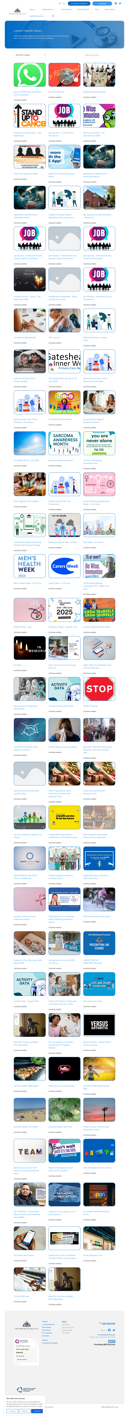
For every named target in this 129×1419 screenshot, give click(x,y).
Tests (97, 9)
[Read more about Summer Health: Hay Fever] (64, 1116)
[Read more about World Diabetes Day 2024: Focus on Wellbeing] (29, 865)
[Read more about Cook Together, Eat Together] (29, 491)
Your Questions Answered (47, 1333)
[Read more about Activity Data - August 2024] (29, 991)
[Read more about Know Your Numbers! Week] (29, 163)
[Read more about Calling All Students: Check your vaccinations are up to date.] (64, 991)
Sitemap (45, 1340)
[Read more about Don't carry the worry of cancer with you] (64, 655)
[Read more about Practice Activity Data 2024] (64, 696)
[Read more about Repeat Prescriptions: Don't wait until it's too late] (64, 1159)
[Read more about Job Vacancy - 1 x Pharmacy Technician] (64, 122)
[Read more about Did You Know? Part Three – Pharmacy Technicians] (99, 368)
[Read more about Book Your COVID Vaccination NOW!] (64, 163)
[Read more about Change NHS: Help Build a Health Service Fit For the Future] (64, 824)
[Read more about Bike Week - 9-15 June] (99, 532)
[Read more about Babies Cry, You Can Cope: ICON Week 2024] (29, 950)
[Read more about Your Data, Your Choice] (29, 1245)
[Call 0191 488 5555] (64, 3)
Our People (65, 1324)
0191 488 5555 (108, 1323)
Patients (45, 1321)
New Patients (110, 9)
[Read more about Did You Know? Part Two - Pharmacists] (64, 491)
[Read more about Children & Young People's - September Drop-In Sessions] (64, 204)
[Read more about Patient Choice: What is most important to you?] (99, 1116)
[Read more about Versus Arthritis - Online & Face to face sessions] (99, 1034)
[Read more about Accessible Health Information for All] (99, 1203)
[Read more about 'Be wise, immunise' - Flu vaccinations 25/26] (99, 122)
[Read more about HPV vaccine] (64, 327)
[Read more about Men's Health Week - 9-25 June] (29, 575)
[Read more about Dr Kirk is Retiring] (64, 82)
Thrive (116, 1407)
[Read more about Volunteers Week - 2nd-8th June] (64, 616)
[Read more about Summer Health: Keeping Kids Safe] (99, 1076)
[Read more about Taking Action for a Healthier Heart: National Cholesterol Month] (64, 908)
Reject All (25, 1411)
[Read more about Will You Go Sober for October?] (99, 908)
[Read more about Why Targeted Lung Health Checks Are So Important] (99, 824)
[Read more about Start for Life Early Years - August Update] (29, 368)
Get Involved (46, 1330)
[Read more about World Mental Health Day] (99, 82)
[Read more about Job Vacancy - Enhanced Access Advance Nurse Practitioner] (29, 245)
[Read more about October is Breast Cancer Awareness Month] (29, 908)
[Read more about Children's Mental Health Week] (99, 616)
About (32, 9)
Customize (12, 1411)
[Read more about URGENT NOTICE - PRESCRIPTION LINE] (99, 950)
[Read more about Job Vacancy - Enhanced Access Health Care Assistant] (99, 245)
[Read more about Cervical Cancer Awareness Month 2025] (29, 696)
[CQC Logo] (21, 1343)
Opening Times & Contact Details (67, 1327)
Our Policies (66, 1333)
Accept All (37, 1411)
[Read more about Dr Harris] (29, 655)
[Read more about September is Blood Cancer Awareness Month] (99, 163)
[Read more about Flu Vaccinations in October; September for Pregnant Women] (64, 1034)
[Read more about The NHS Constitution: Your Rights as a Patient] (29, 738)
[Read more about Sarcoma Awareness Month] (64, 450)
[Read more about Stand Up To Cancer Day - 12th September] (29, 122)
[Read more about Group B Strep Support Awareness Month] (99, 409)
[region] (24, 1405)
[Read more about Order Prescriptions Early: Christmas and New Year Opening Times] (64, 782)
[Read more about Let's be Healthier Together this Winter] (29, 824)
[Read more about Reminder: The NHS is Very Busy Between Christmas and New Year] (99, 738)
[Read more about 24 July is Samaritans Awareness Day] (99, 450)
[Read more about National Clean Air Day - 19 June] (64, 532)
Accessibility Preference (79, 3)
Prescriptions (67, 9)
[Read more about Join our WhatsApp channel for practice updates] (29, 82)
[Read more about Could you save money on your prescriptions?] (64, 1203)
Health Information (37, 16)
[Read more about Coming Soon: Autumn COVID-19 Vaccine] (64, 950)
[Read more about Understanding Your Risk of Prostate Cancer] (64, 865)
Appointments (47, 9)
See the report (21, 1359)
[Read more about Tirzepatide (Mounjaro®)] (29, 327)
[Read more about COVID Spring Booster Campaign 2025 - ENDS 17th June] (99, 575)
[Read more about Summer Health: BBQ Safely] (29, 1076)
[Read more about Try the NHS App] (29, 1286)
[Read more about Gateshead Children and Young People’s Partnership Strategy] (29, 532)
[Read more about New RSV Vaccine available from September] (29, 1034)
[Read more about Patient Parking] (99, 696)
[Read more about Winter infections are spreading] (64, 738)
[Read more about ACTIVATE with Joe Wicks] (64, 409)
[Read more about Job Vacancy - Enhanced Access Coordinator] (99, 286)
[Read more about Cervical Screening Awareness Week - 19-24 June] (99, 491)
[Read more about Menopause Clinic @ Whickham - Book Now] (99, 204)
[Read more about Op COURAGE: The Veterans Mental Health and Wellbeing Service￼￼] (29, 1203)
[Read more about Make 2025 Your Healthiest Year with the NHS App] (99, 655)
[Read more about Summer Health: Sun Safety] (29, 1116)
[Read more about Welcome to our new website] (64, 1076)
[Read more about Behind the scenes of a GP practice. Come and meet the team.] (29, 1159)
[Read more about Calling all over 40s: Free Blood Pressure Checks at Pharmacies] (64, 1245)
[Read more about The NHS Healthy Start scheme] (99, 1159)
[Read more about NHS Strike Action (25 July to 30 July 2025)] (64, 368)
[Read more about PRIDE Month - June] (29, 616)
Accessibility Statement (50, 1343)
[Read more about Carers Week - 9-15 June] (64, 575)
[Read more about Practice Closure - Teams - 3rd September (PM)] (29, 286)
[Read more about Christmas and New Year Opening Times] (99, 782)
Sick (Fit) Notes (83, 9)
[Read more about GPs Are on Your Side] (99, 991)
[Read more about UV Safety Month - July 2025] (29, 450)
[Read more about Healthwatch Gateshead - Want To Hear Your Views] (64, 286)
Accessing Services (48, 1324)
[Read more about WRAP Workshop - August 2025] (99, 327)
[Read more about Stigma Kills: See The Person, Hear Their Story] (99, 865)
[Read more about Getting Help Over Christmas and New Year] (29, 782)
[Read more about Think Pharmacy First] (99, 1245)
